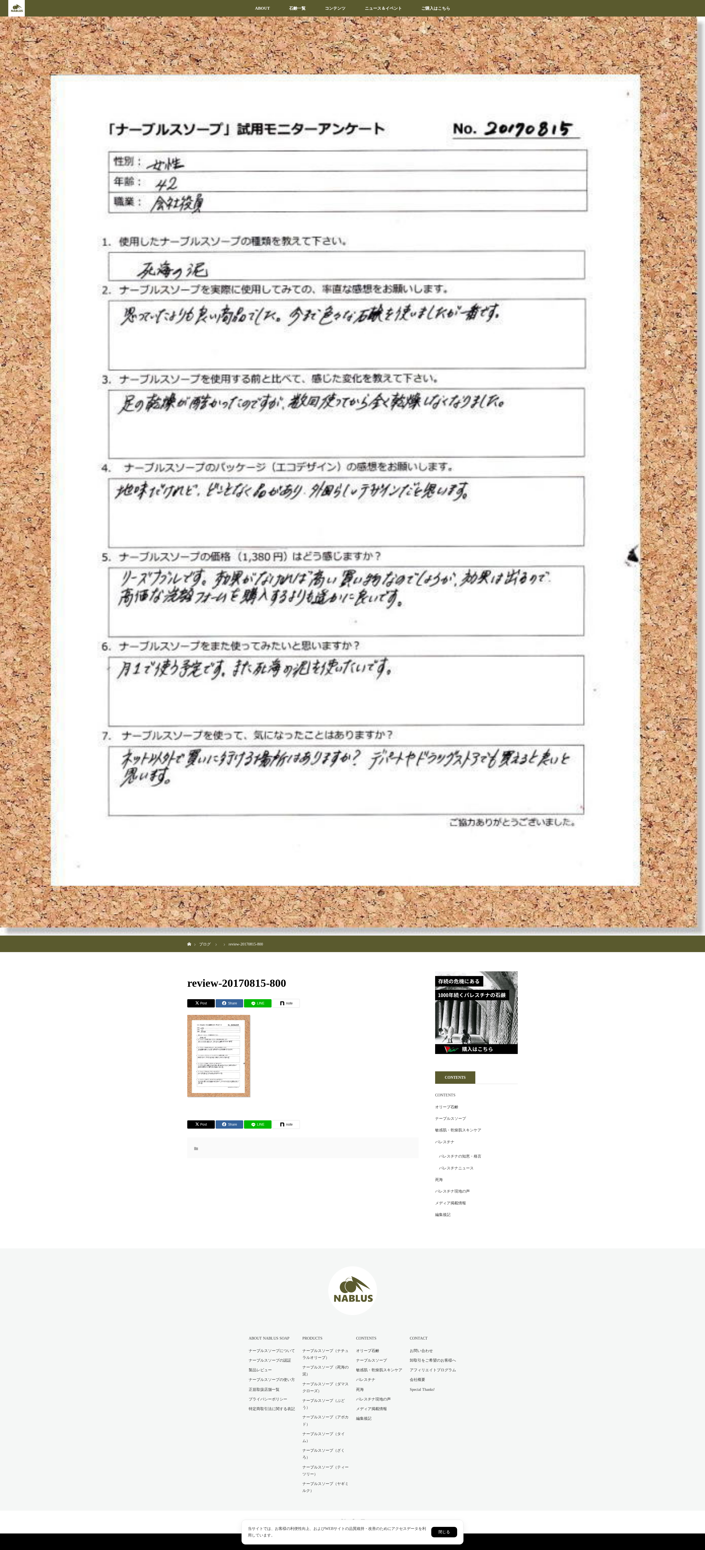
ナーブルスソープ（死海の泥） (325, 1370)
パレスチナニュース (456, 1168)
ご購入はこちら (435, 8)
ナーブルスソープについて (272, 1351)
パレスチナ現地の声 (452, 1191)
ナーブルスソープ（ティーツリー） (325, 1470)
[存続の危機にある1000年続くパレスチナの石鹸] (476, 1053)
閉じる (444, 1532)
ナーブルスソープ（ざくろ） (323, 1453)
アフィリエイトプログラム (433, 1370)
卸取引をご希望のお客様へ (433, 1360)
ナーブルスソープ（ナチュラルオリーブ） (325, 1354)
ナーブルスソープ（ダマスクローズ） (325, 1387)
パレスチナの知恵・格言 (460, 1156)
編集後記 (443, 1215)
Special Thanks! (422, 1390)
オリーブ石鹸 (446, 1107)
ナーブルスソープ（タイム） (323, 1437)
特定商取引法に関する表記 (272, 1409)
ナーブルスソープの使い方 (272, 1380)
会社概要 (417, 1380)
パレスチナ (444, 1142)
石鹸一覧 (297, 8)
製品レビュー (260, 1370)
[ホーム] (189, 938)
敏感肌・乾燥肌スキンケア (458, 1130)
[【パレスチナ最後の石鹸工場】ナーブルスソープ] (352, 1311)
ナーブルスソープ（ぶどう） (323, 1404)
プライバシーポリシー (268, 1399)
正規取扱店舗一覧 (264, 1390)
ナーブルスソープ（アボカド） (325, 1420)
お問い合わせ (421, 1351)
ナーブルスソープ (450, 1119)
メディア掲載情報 (450, 1203)
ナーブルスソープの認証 (270, 1360)
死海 (439, 1180)
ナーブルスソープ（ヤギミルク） (325, 1487)
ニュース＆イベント (383, 8)
